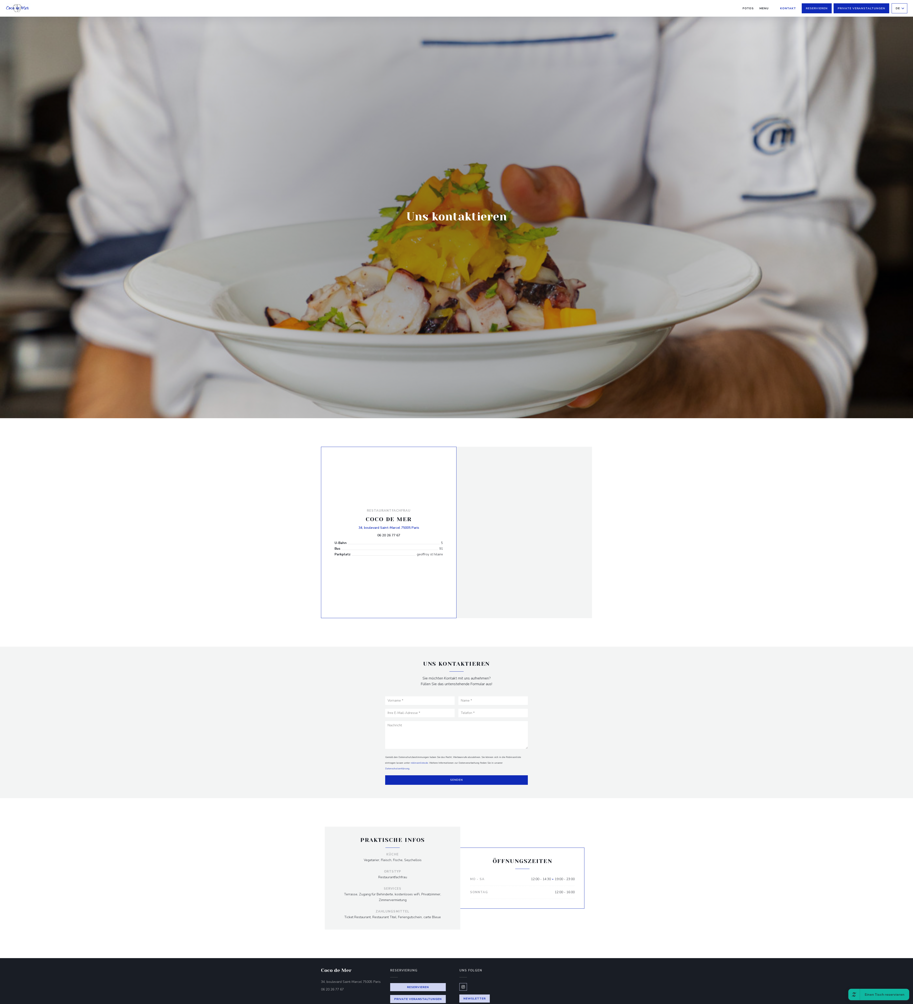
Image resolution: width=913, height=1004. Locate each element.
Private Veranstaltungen (861, 8)
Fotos (748, 8)
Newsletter (474, 998)
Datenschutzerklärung (397, 768)
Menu (764, 8)
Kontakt (788, 8)
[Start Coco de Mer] (18, 8)
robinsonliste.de (419, 763)
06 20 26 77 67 (388, 535)
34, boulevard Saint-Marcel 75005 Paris (389, 527)
